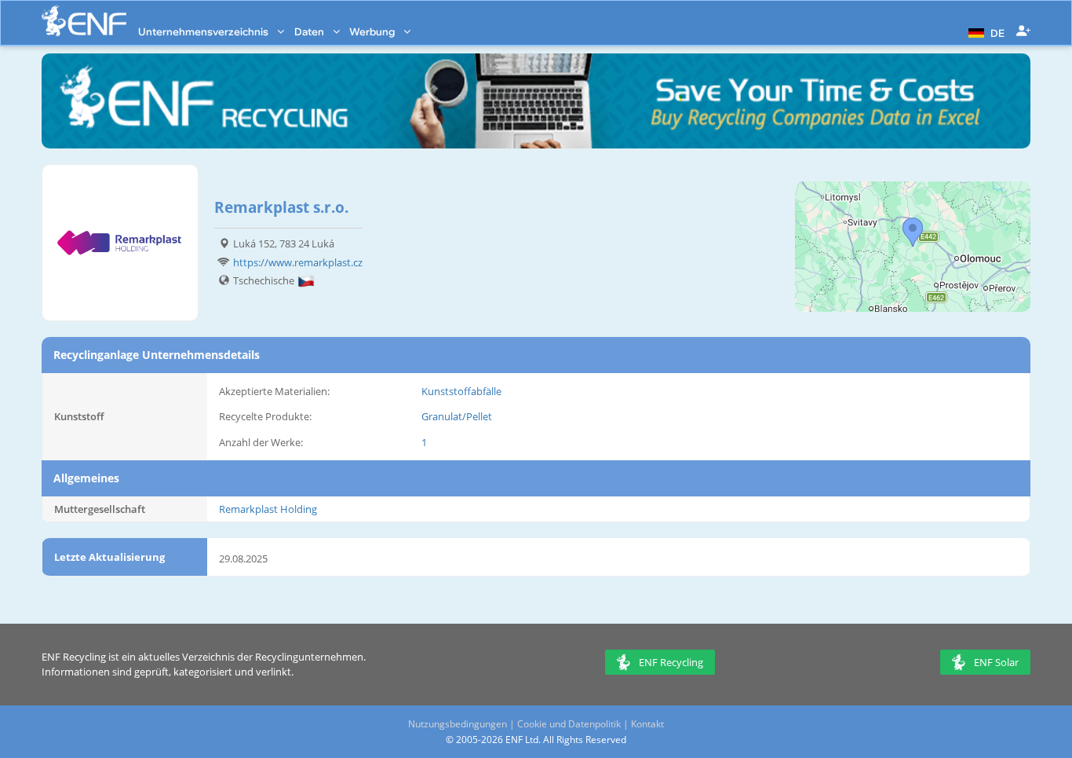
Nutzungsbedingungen (457, 724)
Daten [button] (310, 31)
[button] (984, 31)
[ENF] (84, 21)
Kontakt (647, 724)
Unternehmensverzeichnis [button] (204, 31)
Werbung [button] (373, 31)
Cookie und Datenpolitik (569, 724)
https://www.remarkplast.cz (298, 262)
